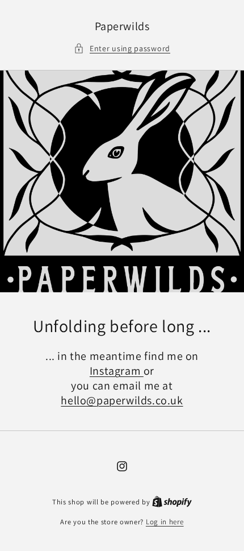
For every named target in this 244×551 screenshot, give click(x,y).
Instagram (117, 370)
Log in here (165, 522)
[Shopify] (172, 502)
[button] (122, 49)
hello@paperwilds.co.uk (122, 400)
